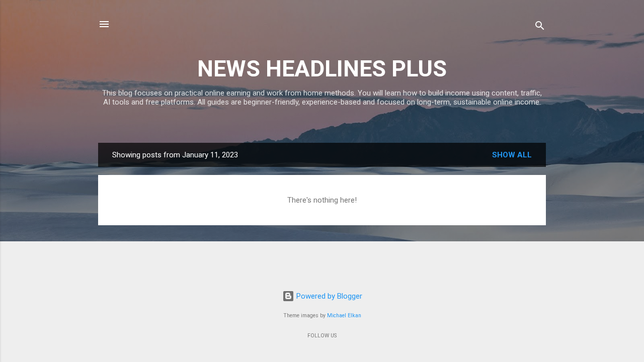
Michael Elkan (344, 315)
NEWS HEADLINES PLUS (322, 68)
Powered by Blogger (328, 296)
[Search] (540, 27)
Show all (512, 154)
